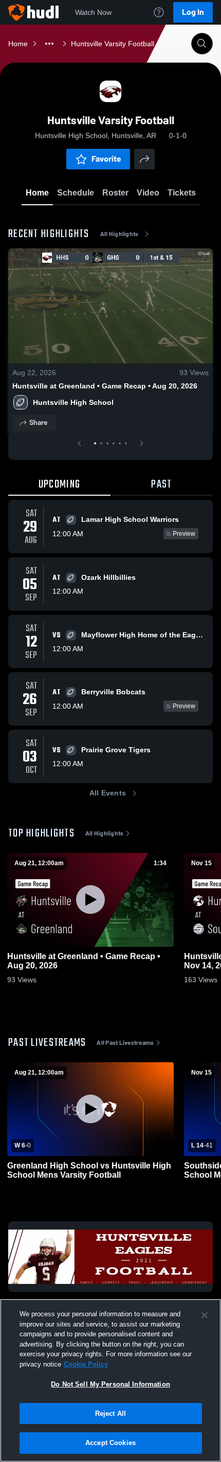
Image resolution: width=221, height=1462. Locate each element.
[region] (110, 1380)
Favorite (106, 159)
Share (38, 422)
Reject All (110, 1413)
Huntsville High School (73, 402)
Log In (193, 12)
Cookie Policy (86, 1364)
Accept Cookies (110, 1443)
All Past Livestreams (125, 1043)
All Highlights (119, 234)
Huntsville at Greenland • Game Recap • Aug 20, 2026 (104, 386)
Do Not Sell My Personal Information (110, 1384)
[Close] (204, 1315)
